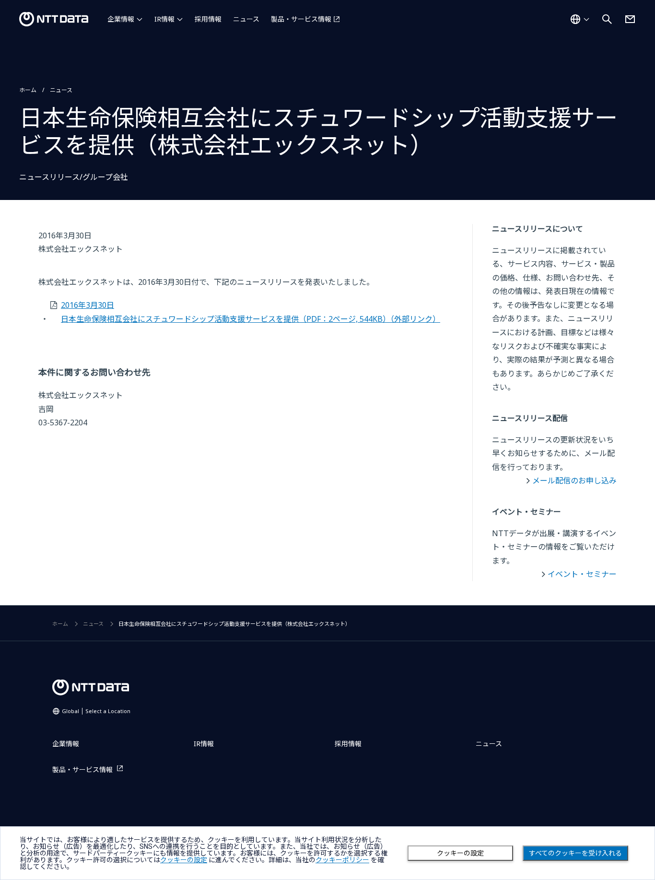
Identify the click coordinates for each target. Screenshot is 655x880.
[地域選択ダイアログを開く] (580, 19)
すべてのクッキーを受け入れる (575, 853)
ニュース (246, 18)
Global (96, 711)
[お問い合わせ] (630, 19)
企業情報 (120, 18)
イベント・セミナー (582, 574)
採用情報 (208, 18)
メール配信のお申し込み (574, 480)
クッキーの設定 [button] (183, 860)
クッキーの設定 (460, 853)
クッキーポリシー (342, 860)
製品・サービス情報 (301, 18)
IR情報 (164, 18)
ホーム (27, 90)
